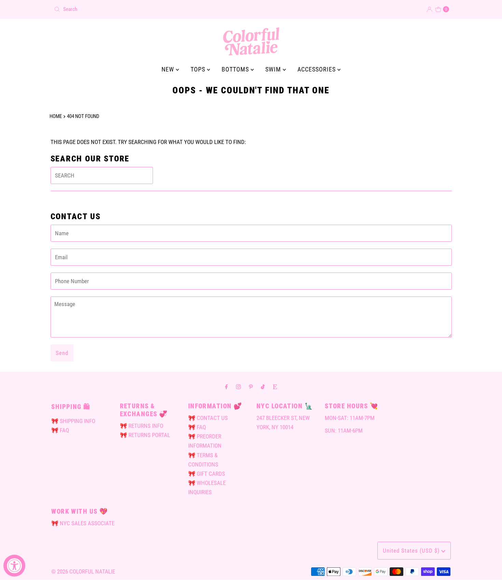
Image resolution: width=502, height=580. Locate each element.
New (169, 69)
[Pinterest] (251, 386)
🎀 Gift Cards (206, 473)
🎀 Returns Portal (145, 435)
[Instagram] (238, 386)
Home (56, 116)
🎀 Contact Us (208, 417)
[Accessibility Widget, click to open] (14, 566)
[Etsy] (275, 386)
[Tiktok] (263, 386)
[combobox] (149, 9)
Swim (274, 69)
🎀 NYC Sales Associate (82, 523)
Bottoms (236, 69)
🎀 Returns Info (141, 425)
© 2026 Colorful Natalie (83, 571)
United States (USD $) (412, 550)
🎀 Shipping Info (73, 421)
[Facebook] (226, 386)
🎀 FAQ (60, 430)
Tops (199, 69)
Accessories (317, 69)
